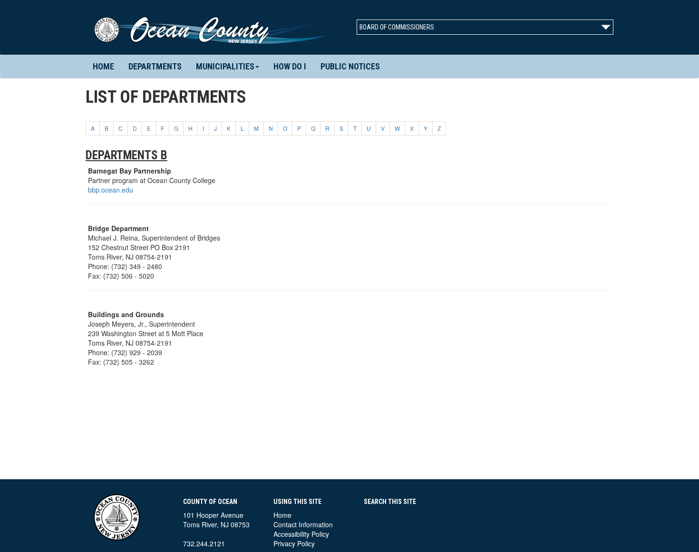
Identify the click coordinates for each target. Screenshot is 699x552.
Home (103, 66)
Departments (155, 66)
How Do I (289, 66)
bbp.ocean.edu (110, 189)
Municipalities (225, 66)
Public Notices (350, 66)
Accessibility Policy (301, 534)
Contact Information (303, 524)
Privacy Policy (294, 543)
